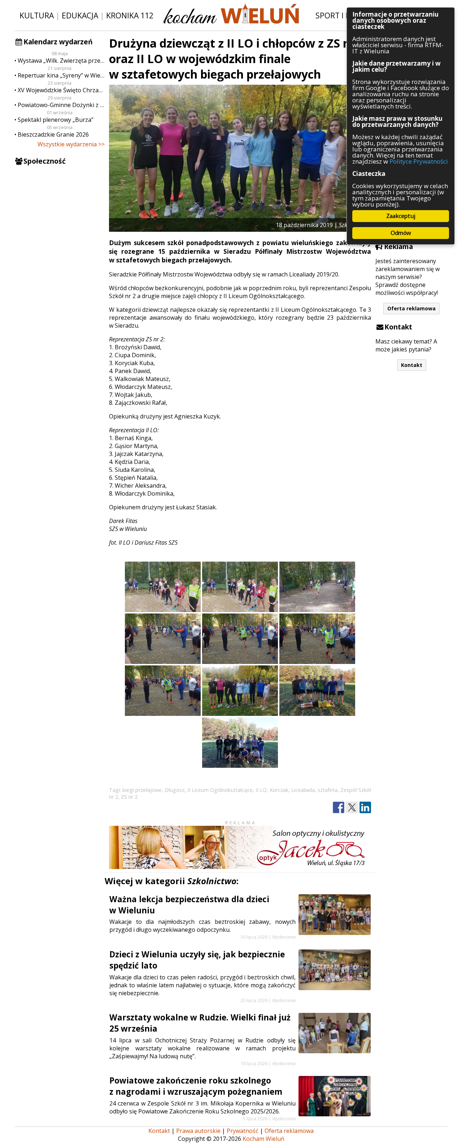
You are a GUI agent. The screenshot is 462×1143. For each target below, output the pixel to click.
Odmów (401, 233)
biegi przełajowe (142, 790)
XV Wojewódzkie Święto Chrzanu (61, 90)
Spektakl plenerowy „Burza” (55, 120)
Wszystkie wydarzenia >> (71, 144)
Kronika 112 (129, 15)
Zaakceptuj (400, 216)
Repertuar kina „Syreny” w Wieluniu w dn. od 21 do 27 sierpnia (61, 75)
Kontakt (411, 365)
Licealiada (303, 790)
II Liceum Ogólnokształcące (220, 790)
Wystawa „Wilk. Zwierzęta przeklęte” (61, 61)
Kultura (36, 15)
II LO (261, 790)
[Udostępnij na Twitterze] (352, 808)
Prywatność (242, 1131)
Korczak (279, 790)
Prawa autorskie (198, 1131)
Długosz (174, 790)
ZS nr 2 (129, 796)
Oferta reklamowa (411, 308)
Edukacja (80, 15)
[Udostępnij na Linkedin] (365, 808)
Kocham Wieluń (263, 1139)
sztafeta (327, 790)
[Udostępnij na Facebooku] (338, 808)
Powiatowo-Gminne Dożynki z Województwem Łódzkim (61, 105)
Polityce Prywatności (418, 161)
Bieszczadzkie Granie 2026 (53, 134)
